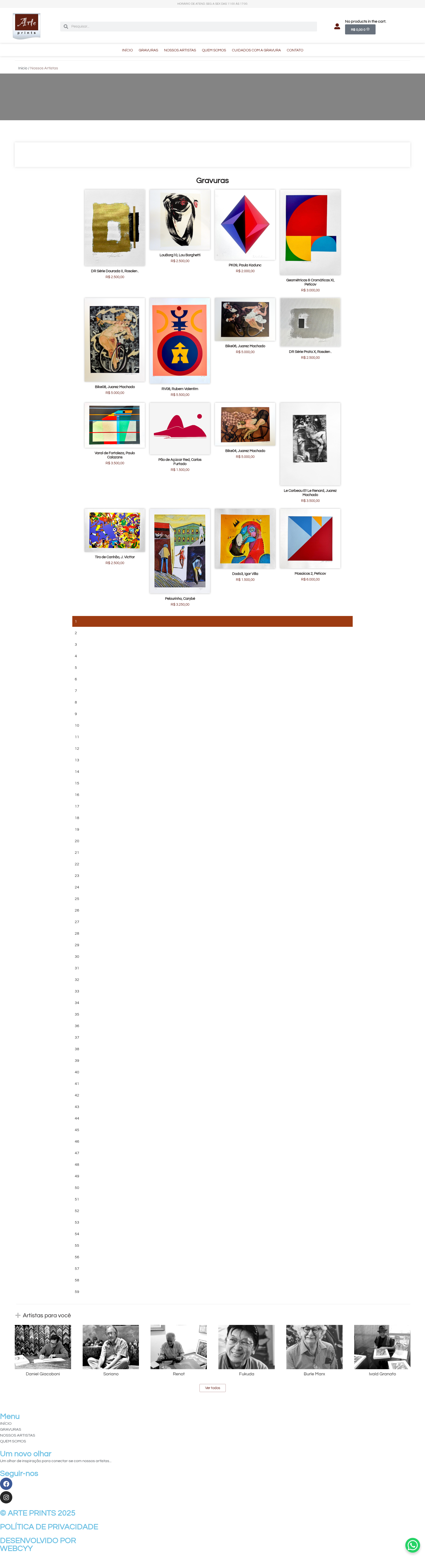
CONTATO (295, 50)
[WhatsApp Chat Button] (412, 1545)
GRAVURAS (148, 50)
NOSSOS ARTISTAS (180, 50)
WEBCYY (16, 1549)
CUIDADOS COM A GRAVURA (256, 50)
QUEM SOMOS (214, 50)
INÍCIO (127, 50)
